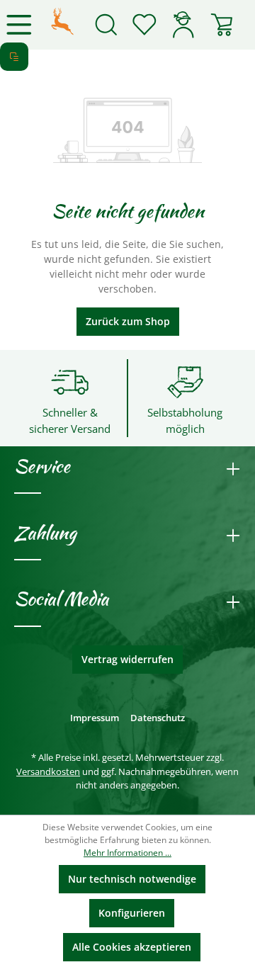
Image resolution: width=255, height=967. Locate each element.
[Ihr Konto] (183, 25)
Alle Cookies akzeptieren (131, 947)
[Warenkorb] (222, 25)
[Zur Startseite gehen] (62, 19)
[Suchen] (106, 25)
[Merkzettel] (144, 25)
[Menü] (19, 25)
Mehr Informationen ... (127, 853)
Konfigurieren (131, 913)
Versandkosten (48, 771)
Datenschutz (157, 717)
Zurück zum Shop (128, 321)
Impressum (94, 717)
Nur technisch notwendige (132, 879)
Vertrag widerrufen (127, 659)
